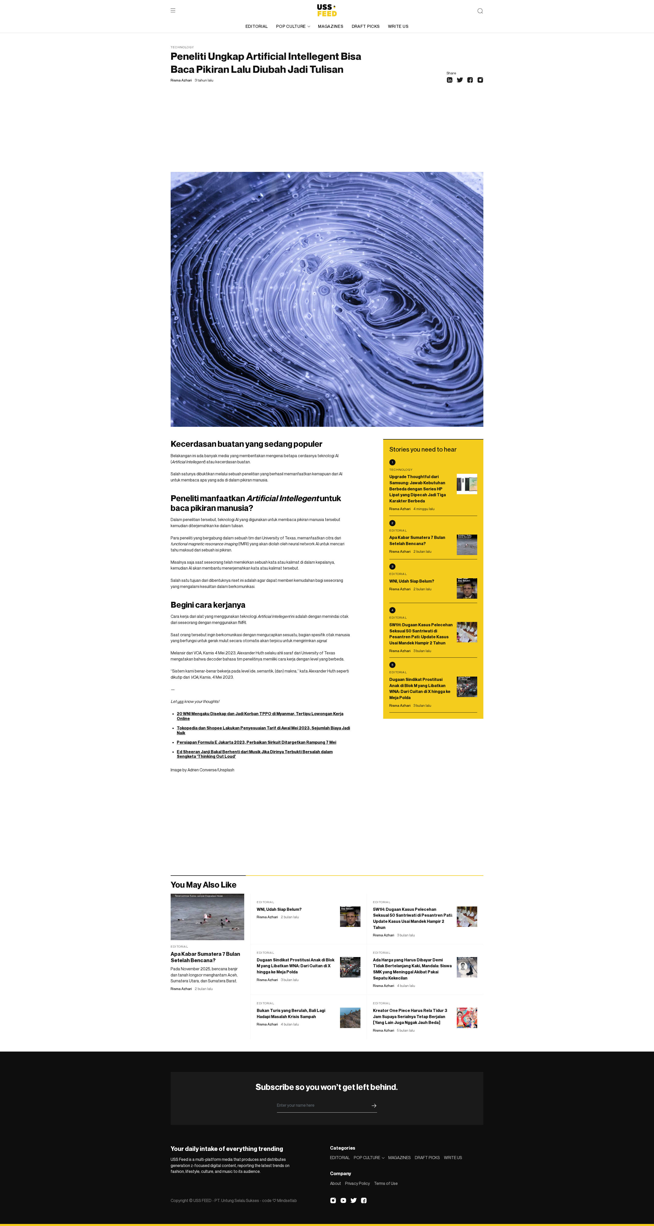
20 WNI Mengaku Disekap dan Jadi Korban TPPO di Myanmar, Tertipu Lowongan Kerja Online (260, 716)
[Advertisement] (327, 133)
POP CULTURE (291, 26)
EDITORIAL (257, 26)
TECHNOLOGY (182, 47)
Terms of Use (386, 1183)
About (335, 1183)
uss (180, 701)
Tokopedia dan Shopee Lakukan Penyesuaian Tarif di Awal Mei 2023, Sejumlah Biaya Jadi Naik (263, 730)
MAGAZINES (330, 26)
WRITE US (398, 26)
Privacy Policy (357, 1183)
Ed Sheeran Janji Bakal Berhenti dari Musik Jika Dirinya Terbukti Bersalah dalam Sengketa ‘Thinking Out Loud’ (255, 754)
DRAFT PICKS (366, 26)
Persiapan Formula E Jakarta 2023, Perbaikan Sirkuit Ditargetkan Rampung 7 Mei (256, 742)
